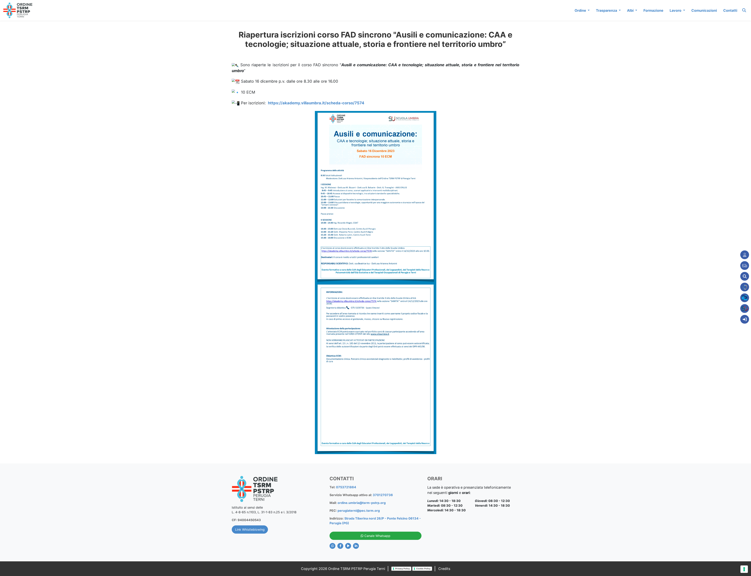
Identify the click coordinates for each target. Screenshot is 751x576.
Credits (444, 569)
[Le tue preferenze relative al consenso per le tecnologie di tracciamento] (744, 569)
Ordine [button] (581, 10)
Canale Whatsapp (376, 536)
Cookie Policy (423, 568)
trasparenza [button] (607, 10)
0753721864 (346, 487)
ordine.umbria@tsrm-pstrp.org (362, 503)
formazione (653, 10)
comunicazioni (704, 10)
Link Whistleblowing (250, 529)
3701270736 (383, 495)
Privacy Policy (402, 568)
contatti (730, 10)
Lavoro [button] (676, 10)
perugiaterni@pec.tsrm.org (359, 510)
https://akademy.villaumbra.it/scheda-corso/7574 (315, 103)
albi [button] (630, 10)
